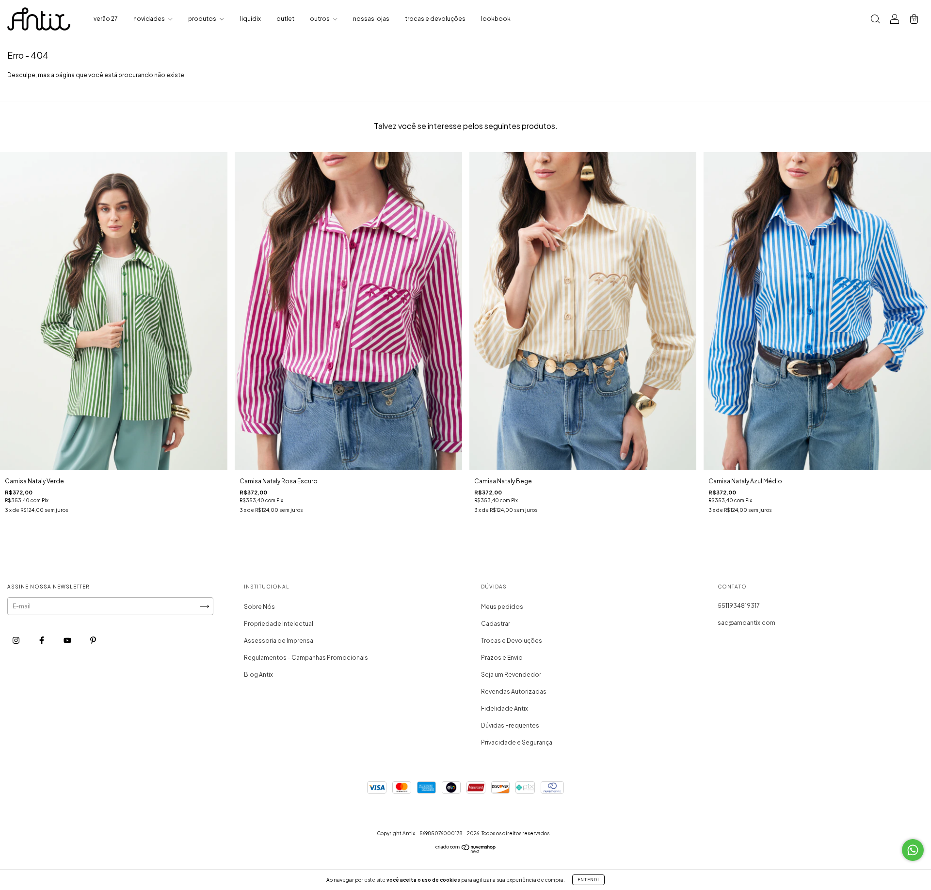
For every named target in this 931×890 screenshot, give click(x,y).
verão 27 (106, 18)
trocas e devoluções (435, 18)
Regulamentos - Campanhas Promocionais (306, 657)
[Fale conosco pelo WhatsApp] (913, 850)
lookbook (496, 18)
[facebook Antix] (42, 640)
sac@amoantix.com (746, 622)
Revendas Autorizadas (513, 691)
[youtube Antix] (68, 640)
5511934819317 (739, 605)
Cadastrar (495, 623)
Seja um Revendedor (511, 674)
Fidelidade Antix (504, 708)
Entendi (588, 879)
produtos (202, 18)
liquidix (250, 18)
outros (320, 18)
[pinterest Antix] (93, 640)
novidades (149, 18)
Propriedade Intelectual (278, 623)
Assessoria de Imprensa (278, 640)
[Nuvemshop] (465, 851)
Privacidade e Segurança (516, 742)
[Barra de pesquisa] (875, 20)
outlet (285, 18)
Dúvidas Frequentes (510, 725)
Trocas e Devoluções (511, 640)
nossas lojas (371, 18)
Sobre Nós (259, 606)
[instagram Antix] (16, 640)
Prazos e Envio (502, 657)
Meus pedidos (502, 606)
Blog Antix (258, 674)
